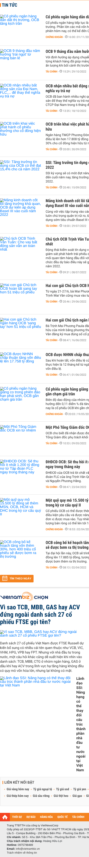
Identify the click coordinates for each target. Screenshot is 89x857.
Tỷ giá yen (79, 789)
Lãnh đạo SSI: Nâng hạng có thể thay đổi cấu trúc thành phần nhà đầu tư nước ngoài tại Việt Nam (81, 724)
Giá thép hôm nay (18, 796)
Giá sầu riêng (41, 796)
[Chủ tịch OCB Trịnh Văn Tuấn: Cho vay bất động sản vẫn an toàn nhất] (20, 250)
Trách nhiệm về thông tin (22, 852)
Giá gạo (77, 796)
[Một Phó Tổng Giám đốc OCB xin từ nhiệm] (20, 439)
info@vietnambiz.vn (28, 848)
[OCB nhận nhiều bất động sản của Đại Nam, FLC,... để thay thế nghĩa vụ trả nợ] (20, 97)
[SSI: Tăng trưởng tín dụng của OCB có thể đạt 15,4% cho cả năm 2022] (20, 174)
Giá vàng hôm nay (18, 789)
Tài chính (51, 71)
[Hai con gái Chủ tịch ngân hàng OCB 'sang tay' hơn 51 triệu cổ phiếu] (20, 331)
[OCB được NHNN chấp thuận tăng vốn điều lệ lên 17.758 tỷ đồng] (20, 366)
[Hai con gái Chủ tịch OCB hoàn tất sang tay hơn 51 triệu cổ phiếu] (20, 297)
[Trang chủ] (5, 817)
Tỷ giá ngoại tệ (42, 789)
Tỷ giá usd (62, 789)
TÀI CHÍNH (78, 817)
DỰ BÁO (31, 817)
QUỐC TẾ (62, 817)
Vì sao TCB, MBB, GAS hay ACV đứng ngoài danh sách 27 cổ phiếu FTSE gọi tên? (40, 614)
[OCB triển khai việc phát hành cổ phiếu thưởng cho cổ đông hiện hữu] (20, 135)
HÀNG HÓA (46, 817)
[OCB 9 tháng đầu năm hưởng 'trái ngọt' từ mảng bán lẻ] (20, 63)
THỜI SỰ (17, 817)
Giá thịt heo (61, 796)
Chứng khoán (54, 37)
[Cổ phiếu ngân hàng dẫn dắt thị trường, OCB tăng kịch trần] (20, 28)
